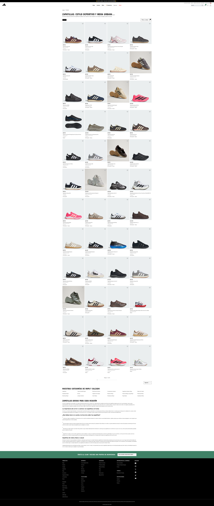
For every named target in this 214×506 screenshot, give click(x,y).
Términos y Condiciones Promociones (114, 501)
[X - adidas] (143, 469)
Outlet (120, 5)
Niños (103, 5)
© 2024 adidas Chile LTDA (107, 504)
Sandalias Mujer (65, 393)
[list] (101, 20)
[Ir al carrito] (210, 5)
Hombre (98, 5)
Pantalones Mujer (110, 395)
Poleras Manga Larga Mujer (127, 393)
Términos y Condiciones (89, 501)
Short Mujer (94, 395)
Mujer (94, 5)
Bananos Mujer (110, 393)
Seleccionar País (132, 501)
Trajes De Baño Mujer (81, 391)
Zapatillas (64, 391)
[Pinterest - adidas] (143, 472)
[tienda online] (4, 4)
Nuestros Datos (82, 501)
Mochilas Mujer (65, 395)
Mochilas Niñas (140, 393)
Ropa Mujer (124, 395)
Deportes (115, 5)
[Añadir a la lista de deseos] (83, 24)
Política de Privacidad (125, 501)
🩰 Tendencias (109, 5)
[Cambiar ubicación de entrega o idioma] (210, 3)
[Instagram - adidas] (143, 466)
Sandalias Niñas (140, 395)
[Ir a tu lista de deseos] (207, 5)
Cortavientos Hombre (111, 391)
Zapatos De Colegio (96, 393)
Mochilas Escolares (96, 391)
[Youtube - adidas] (143, 478)
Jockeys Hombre (80, 395)
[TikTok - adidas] (143, 475)
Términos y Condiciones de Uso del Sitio (100, 501)
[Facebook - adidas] (143, 463)
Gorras (78, 393)
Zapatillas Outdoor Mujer (127, 391)
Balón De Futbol (140, 391)
